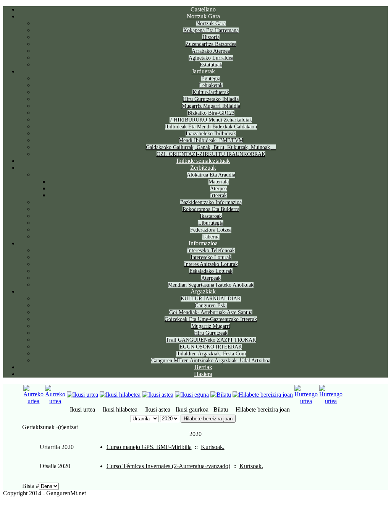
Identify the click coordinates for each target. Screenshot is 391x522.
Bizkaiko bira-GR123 (210, 113)
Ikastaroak (211, 216)
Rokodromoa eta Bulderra (211, 209)
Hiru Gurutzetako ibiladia (211, 99)
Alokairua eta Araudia (211, 175)
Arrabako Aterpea (211, 51)
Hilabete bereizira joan (208, 418)
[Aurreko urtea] (33, 401)
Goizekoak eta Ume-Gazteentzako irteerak (211, 319)
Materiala (218, 182)
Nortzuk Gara (203, 16)
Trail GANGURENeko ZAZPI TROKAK (211, 340)
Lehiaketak (211, 85)
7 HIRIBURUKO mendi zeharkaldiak (211, 120)
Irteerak (218, 195)
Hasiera (203, 374)
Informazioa (203, 243)
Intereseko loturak (211, 257)
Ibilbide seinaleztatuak (203, 160)
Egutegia (210, 78)
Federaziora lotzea (210, 230)
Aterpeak (211, 278)
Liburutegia (210, 223)
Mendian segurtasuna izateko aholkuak (211, 285)
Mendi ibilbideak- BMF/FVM (211, 140)
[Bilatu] (220, 394)
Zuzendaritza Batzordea (211, 44)
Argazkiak (203, 291)
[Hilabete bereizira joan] (263, 394)
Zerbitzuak (203, 167)
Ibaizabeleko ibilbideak (211, 133)
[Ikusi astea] (157, 394)
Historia (211, 37)
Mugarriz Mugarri (210, 326)
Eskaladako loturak (211, 271)
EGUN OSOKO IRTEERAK (210, 347)
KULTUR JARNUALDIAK (211, 299)
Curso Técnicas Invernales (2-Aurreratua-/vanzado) (168, 466)
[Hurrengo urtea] (306, 401)
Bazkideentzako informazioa (211, 202)
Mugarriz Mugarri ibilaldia (211, 106)
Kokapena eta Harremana (211, 30)
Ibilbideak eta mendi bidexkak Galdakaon (211, 127)
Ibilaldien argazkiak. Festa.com (211, 354)
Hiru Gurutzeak (211, 333)
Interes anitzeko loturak (211, 264)
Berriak (203, 367)
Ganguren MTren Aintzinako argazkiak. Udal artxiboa (210, 360)
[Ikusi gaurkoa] (192, 394)
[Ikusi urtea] (82, 394)
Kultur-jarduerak (210, 92)
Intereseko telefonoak (211, 250)
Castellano (203, 9)
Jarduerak (203, 71)
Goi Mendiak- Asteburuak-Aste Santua (210, 312)
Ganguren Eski (211, 305)
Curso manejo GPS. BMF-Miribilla (149, 447)
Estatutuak (211, 65)
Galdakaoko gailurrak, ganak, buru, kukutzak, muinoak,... (211, 147)
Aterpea (218, 188)
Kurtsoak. (213, 447)
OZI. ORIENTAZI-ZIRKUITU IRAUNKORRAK (211, 154)
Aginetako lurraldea (211, 58)
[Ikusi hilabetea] (120, 394)
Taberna (211, 237)
